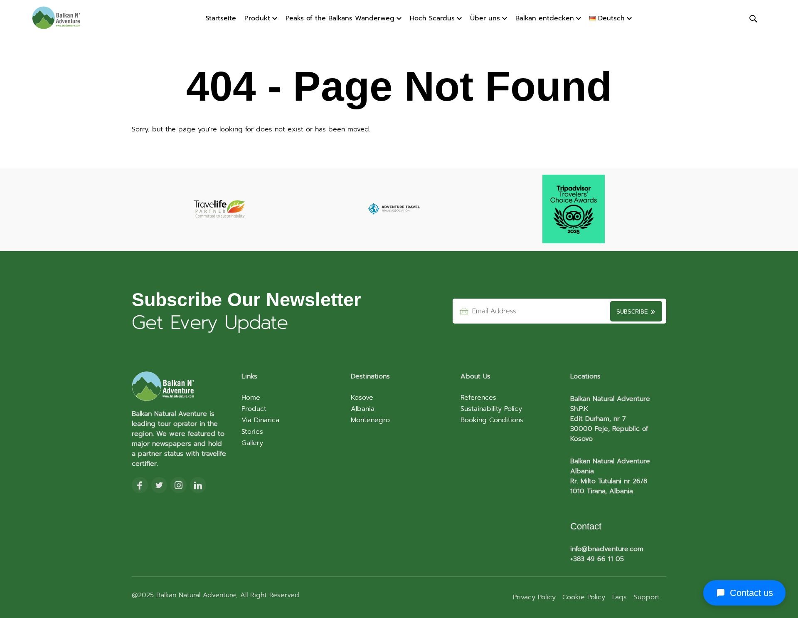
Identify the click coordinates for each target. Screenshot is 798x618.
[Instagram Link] (178, 485)
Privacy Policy (534, 597)
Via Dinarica (260, 420)
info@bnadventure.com (606, 549)
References (478, 397)
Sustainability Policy (491, 409)
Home (250, 397)
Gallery (252, 443)
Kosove (362, 397)
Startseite (221, 18)
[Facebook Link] (140, 485)
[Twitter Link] (159, 485)
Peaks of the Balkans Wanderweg (340, 18)
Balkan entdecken (544, 18)
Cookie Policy (583, 597)
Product (253, 409)
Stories (252, 431)
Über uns (485, 18)
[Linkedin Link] (198, 485)
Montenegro (370, 420)
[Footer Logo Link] (180, 387)
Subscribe (633, 312)
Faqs (619, 597)
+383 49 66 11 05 (597, 559)
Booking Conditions (492, 420)
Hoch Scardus (432, 18)
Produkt (257, 18)
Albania (362, 409)
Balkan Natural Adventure (195, 595)
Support (647, 597)
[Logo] (62, 18)
